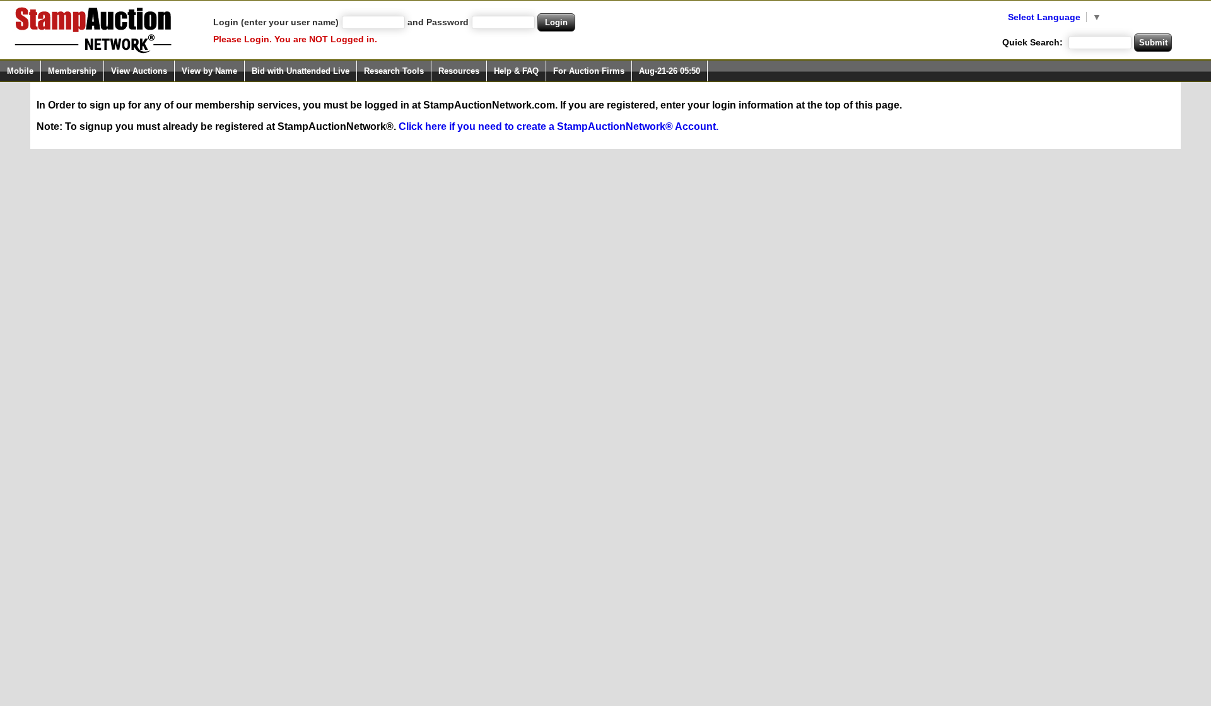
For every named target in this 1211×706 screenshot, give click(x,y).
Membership (72, 71)
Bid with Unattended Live (300, 71)
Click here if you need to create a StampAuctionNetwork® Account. (558, 126)
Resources (458, 71)
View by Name (209, 71)
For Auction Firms (588, 71)
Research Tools (394, 71)
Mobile (20, 71)
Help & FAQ (516, 71)
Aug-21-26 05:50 (669, 71)
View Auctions (139, 71)
